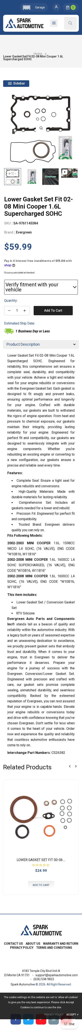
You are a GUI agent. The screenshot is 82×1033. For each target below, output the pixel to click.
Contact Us (13, 943)
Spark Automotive (23, 984)
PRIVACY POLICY (53, 1014)
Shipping (8, 273)
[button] (34, 7)
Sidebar (18, 83)
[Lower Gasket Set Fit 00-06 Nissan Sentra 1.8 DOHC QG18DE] (41, 817)
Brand (8, 232)
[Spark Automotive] (41, 929)
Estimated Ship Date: (19, 323)
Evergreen (24, 232)
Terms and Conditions (54, 947)
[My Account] (56, 7)
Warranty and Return (60, 943)
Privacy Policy (21, 947)
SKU (7, 223)
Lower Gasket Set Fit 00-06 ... (41, 860)
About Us (33, 943)
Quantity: (11, 301)
